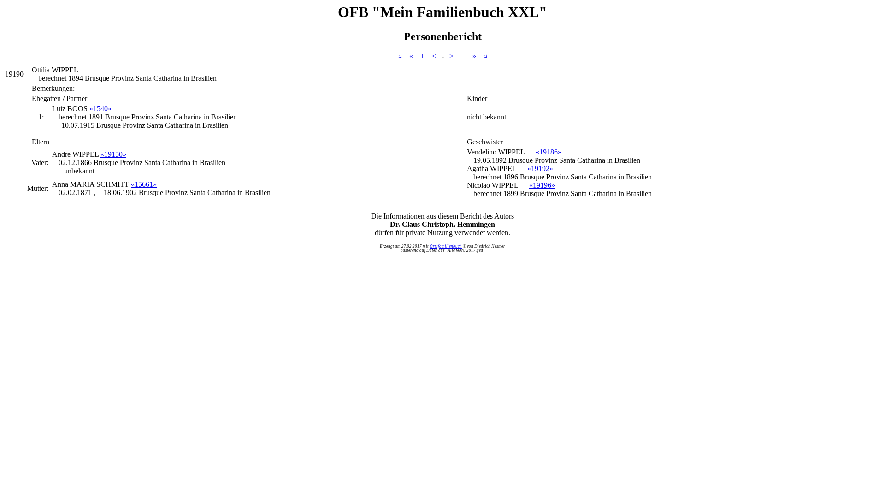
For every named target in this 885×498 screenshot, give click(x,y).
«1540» (100, 109)
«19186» (548, 152)
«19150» (113, 154)
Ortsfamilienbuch (446, 246)
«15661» (144, 184)
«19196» (542, 185)
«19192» (540, 168)
